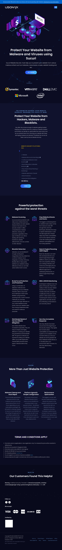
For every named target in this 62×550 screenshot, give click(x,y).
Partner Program (41, 538)
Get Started (31, 72)
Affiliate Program (49, 538)
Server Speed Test (33, 540)
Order (25, 186)
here (31, 455)
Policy (40, 540)
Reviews (44, 540)
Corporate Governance (52, 540)
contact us (19, 453)
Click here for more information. (51, 2)
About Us (34, 538)
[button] (59, 2)
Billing (56, 538)
